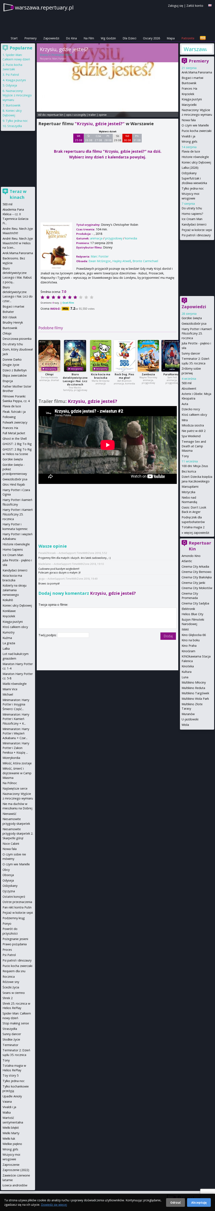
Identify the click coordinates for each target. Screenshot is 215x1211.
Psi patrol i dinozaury (196, 235)
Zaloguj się (175, 6)
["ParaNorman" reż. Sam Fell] (172, 356)
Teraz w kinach (18, 194)
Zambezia (148, 374)
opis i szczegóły (76, 115)
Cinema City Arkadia (195, 566)
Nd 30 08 (127, 138)
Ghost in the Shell (15, 439)
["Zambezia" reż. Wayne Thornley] (148, 356)
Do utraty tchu (192, 208)
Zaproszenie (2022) (16, 1170)
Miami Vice (10, 689)
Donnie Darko (12, 359)
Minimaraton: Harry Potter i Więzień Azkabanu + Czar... (16, 733)
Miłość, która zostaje (17, 763)
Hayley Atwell (121, 261)
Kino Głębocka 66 (194, 635)
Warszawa (195, 49)
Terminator (10, 1045)
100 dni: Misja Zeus (195, 466)
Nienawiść (9, 814)
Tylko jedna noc (193, 188)
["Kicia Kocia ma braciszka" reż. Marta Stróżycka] (100, 356)
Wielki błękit (11, 1128)
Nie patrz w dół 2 (194, 431)
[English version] (210, 5)
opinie (103, 115)
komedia (131, 238)
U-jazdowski (190, 719)
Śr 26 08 (88, 138)
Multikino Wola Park (195, 699)
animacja (96, 238)
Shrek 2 (8, 998)
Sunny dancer (191, 353)
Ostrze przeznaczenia (17, 902)
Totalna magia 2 (193, 527)
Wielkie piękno (12, 1144)
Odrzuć (175, 1202)
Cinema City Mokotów (197, 588)
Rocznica (9, 977)
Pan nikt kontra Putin (17, 907)
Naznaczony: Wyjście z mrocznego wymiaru (17, 95)
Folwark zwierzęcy (15, 422)
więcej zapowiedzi (196, 533)
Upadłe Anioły (12, 1096)
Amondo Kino (191, 556)
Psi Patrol (12, 75)
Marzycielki (189, 105)
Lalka (6, 649)
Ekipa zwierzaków (15, 375)
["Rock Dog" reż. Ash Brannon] (124, 356)
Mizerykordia (11, 758)
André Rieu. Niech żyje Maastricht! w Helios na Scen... (18, 243)
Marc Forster (59, 58)
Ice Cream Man (192, 219)
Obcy (6, 870)
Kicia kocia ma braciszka (100, 376)
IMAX (185, 629)
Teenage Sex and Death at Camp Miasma (194, 446)
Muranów (188, 714)
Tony (185, 456)
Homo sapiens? (192, 214)
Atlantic (187, 561)
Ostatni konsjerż (14, 897)
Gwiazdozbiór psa (194, 323)
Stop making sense (16, 1023)
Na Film (89, 38)
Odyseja (11, 85)
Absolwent (189, 388)
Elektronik (188, 609)
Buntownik (189, 83)
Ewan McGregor (100, 261)
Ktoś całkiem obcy (194, 415)
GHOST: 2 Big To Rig (17, 444)
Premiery (30, 38)
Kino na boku (191, 640)
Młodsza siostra (193, 425)
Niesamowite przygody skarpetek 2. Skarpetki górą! (18, 833)
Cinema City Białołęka (197, 577)
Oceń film (68, 302)
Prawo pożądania (15, 944)
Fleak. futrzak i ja (14, 412)
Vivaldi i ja (188, 136)
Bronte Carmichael (145, 261)
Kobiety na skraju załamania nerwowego (14, 589)
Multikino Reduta (193, 688)
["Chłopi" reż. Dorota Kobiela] (49, 356)
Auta (185, 404)
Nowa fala (189, 120)
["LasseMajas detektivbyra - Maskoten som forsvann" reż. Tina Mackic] (75, 356)
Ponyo (7, 924)
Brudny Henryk (13, 322)
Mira (185, 420)
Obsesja (8, 875)
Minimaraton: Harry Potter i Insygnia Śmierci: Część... (16, 704)
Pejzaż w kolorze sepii (197, 230)
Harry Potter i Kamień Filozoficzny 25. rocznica (197, 333)
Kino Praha (189, 646)
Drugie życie (11, 365)
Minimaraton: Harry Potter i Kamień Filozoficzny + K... (16, 718)
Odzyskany (189, 173)
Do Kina (71, 38)
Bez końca (189, 471)
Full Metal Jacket (14, 433)
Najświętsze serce (15, 788)
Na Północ (10, 783)
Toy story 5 (10, 1075)
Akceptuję (199, 1202)
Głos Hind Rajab (14, 484)
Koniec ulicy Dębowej (196, 162)
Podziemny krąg (14, 918)
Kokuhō (8, 600)
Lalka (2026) (190, 168)
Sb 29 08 (117, 138)
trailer (92, 115)
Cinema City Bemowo (196, 572)
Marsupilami (190, 487)
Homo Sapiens (13, 549)
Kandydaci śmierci (194, 224)
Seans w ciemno (14, 993)
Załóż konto (194, 6)
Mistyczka (188, 492)
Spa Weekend (191, 436)
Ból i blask (10, 317)
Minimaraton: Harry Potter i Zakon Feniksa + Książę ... (16, 747)
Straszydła (14, 126)
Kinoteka (188, 666)
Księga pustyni (192, 99)
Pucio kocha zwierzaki (196, 131)
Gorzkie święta (192, 318)
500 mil (186, 383)
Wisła (185, 725)
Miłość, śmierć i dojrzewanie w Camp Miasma (17, 772)
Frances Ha (189, 88)
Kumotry (8, 632)
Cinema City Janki (193, 583)
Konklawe (9, 611)
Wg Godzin (108, 38)
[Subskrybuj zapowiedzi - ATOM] (202, 38)
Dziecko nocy (191, 409)
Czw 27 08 (98, 138)
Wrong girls (189, 141)
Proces (7, 950)
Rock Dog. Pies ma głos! (124, 376)
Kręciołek (188, 94)
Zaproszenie (11, 1165)
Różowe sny (11, 982)
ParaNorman (172, 374)
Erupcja (8, 381)
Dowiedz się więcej (54, 1205)
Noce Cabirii (11, 844)
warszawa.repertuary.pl (44, 7)
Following (9, 417)
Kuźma (7, 638)
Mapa (171, 38)
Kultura (186, 672)
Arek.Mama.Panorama (197, 72)
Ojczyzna (9, 891)
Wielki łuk (9, 1139)
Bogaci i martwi (192, 78)
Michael (8, 694)
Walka (7, 1112)
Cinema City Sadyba (195, 603)
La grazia (9, 643)
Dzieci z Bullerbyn (15, 370)
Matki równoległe (15, 684)
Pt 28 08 (108, 138)
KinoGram (188, 651)
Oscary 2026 (151, 38)
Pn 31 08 (137, 138)
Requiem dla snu (14, 971)
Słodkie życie (11, 1039)
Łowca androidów (15, 1185)
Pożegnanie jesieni (15, 939)
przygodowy (113, 238)
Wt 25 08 (78, 138)
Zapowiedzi (51, 38)
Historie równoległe (195, 157)
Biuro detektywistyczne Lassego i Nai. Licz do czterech (75, 379)
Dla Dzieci (129, 38)
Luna (185, 677)
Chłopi (49, 374)
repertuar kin (55, 115)
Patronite (187, 38)
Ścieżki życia (11, 987)
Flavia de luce (191, 151)
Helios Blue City (192, 614)
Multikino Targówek (195, 693)
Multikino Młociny (194, 682)
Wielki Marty (11, 1133)
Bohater (8, 312)
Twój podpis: (48, 635)
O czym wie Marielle (195, 125)
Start (14, 38)
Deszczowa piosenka (17, 339)
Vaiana (7, 1101)
